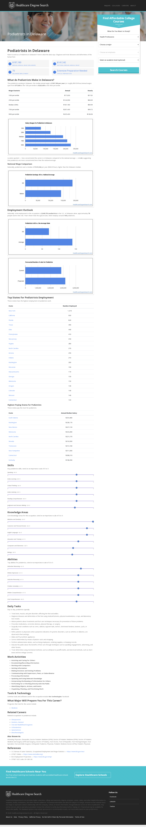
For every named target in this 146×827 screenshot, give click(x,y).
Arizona (11, 353)
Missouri (11, 395)
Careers (125, 6)
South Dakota (13, 418)
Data (15, 817)
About (133, 6)
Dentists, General (17, 722)
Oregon (11, 386)
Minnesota (12, 381)
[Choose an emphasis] (118, 52)
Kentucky (12, 460)
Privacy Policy (23, 817)
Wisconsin (12, 367)
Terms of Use (79, 817)
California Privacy (35, 817)
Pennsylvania (13, 334)
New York (12, 311)
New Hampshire (14, 451)
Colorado (12, 391)
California (12, 315)
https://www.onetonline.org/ (33, 754)
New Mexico (13, 427)
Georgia (11, 376)
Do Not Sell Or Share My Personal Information (57, 817)
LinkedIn (112, 801)
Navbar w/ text (29, 5)
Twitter (112, 806)
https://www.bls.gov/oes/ (76, 751)
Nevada (11, 441)
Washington (13, 362)
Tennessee (12, 446)
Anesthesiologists (17, 732)
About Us (9, 817)
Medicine (14, 708)
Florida (11, 320)
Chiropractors (16, 720)
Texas (11, 325)
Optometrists (16, 730)
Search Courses (118, 70)
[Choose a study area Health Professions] (118, 36)
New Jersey (13, 339)
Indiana (11, 358)
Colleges (116, 6)
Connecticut (13, 400)
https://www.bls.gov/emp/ (43, 757)
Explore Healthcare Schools (91, 774)
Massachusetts (14, 372)
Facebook (113, 797)
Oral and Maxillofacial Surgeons (21, 725)
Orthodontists (16, 727)
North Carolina (13, 348)
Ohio (10, 330)
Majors (107, 6)
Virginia (11, 344)
